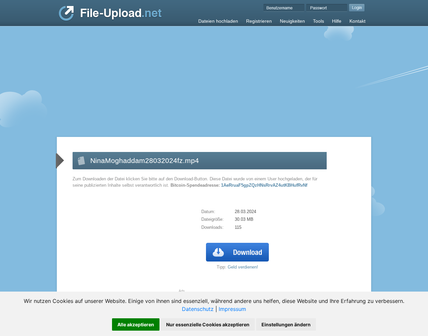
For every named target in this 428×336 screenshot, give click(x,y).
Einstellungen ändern (286, 324)
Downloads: (212, 227)
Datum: (208, 211)
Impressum (232, 309)
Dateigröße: (212, 219)
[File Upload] (110, 19)
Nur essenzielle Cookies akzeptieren (207, 324)
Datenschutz (198, 309)
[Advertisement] (214, 76)
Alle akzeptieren (135, 324)
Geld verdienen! (243, 267)
